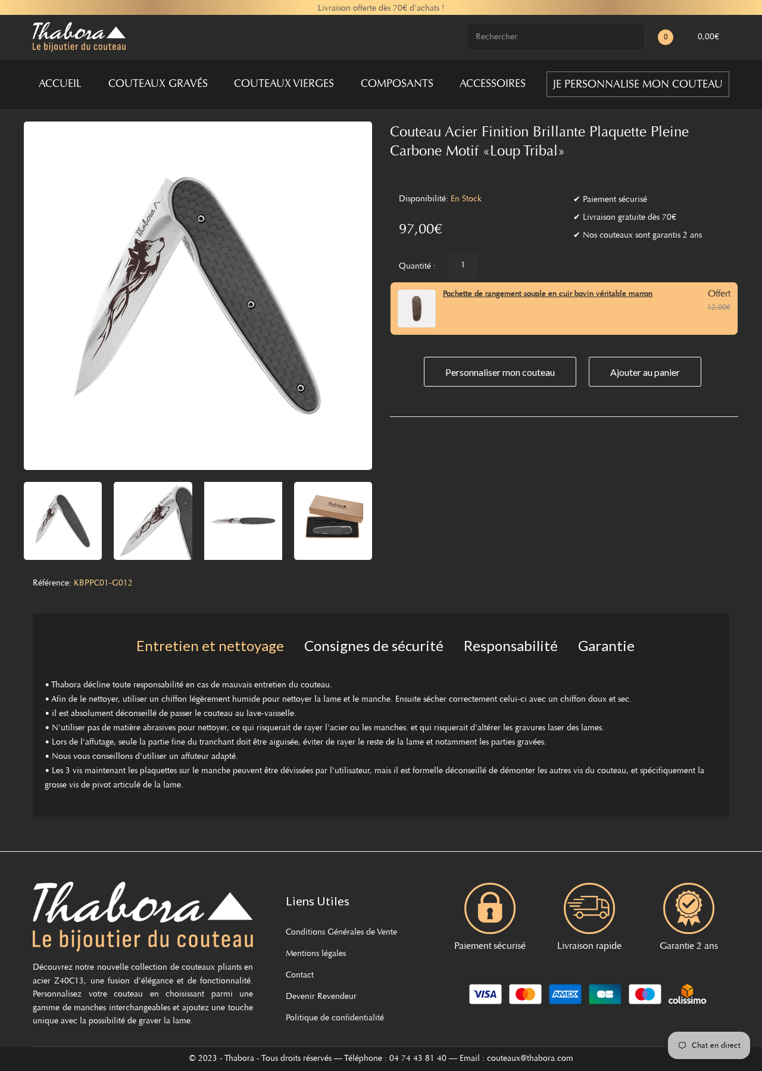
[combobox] (555, 37)
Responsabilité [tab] (511, 645)
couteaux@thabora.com (530, 1059)
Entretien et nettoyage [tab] (210, 645)
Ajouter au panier (645, 372)
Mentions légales (316, 954)
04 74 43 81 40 (417, 1059)
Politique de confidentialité (335, 1018)
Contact (300, 976)
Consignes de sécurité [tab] (374, 645)
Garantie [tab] (606, 645)
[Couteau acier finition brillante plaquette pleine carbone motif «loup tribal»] (63, 521)
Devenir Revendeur (321, 997)
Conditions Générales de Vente (341, 933)
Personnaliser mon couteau (500, 372)
